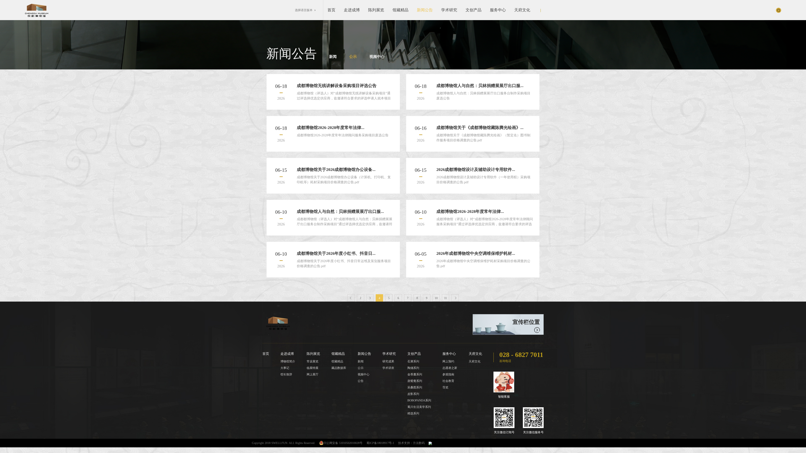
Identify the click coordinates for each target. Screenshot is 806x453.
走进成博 (352, 10)
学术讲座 (388, 368)
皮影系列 (413, 394)
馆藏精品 (400, 10)
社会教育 (448, 381)
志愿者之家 (449, 368)
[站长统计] (430, 443)
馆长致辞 (286, 374)
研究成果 (388, 361)
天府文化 (522, 10)
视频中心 (377, 57)
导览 (445, 387)
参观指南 (448, 374)
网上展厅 (312, 374)
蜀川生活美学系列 (419, 407)
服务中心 (498, 10)
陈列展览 (376, 10)
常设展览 (312, 361)
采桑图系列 (414, 387)
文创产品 (474, 10)
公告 (361, 381)
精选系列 (413, 413)
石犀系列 (413, 361)
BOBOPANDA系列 (419, 400)
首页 (331, 10)
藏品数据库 (338, 368)
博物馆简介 (287, 361)
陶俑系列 (413, 368)
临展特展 (312, 368)
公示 (353, 57)
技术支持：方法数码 (411, 443)
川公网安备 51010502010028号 (342, 443)
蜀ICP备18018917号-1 (380, 443)
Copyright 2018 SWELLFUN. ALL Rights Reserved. (283, 443)
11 (445, 298)
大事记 (284, 368)
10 (436, 298)
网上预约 (448, 361)
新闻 (333, 57)
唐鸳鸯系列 (414, 381)
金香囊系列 (414, 374)
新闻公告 (425, 10)
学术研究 (449, 10)
